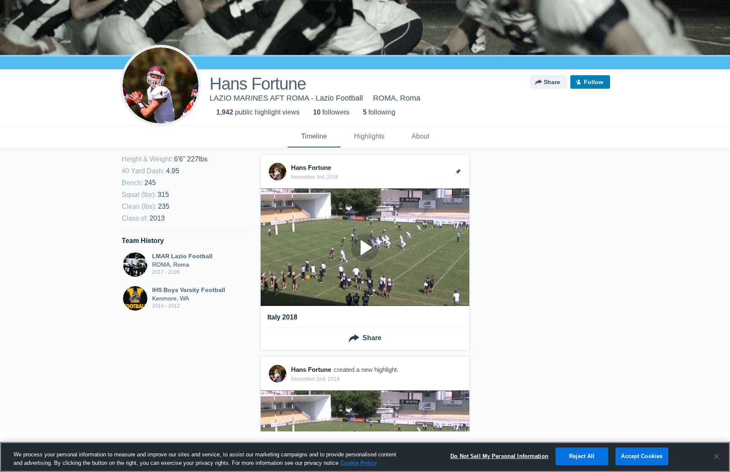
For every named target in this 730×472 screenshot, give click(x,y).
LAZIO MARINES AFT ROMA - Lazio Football (286, 98)
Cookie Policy (358, 463)
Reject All (581, 456)
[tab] (314, 136)
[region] (365, 457)
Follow (593, 82)
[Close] (716, 456)
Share (552, 82)
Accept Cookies (641, 456)
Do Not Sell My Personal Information (499, 456)
